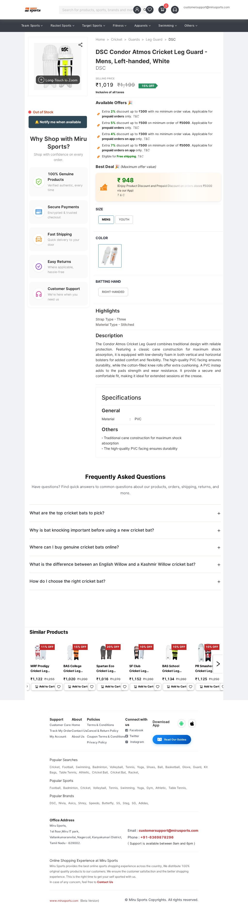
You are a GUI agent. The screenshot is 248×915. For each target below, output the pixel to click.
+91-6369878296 (157, 837)
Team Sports (30, 25)
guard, (197, 767)
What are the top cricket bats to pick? (67, 513)
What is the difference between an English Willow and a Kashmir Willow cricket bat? (112, 564)
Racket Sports (61, 25)
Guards (134, 39)
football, (68, 767)
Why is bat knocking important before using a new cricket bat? (92, 530)
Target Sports (92, 25)
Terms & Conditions (100, 725)
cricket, (55, 767)
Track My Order (61, 730)
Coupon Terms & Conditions (106, 736)
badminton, (100, 767)
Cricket (116, 39)
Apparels (141, 25)
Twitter (133, 736)
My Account (58, 736)
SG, (134, 803)
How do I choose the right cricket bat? (67, 581)
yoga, (141, 767)
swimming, (83, 767)
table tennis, (68, 772)
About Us (78, 736)
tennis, (130, 767)
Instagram (136, 742)
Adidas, (143, 803)
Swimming (166, 25)
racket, (133, 772)
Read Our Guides (175, 739)
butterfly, (108, 803)
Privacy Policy (97, 742)
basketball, (172, 767)
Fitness (118, 25)
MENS (106, 219)
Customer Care (60, 725)
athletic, (84, 772)
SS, (118, 803)
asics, (72, 803)
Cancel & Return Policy (102, 730)
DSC (172, 39)
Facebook (135, 730)
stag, (126, 803)
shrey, (82, 803)
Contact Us (79, 730)
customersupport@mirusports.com (207, 7)
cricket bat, (118, 772)
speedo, (94, 803)
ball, (160, 767)
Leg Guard (154, 39)
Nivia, (62, 803)
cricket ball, (100, 772)
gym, (150, 788)
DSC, (53, 803)
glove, (186, 767)
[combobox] (101, 10)
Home (100, 39)
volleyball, (117, 767)
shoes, (151, 767)
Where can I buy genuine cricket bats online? (74, 547)
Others (189, 25)
